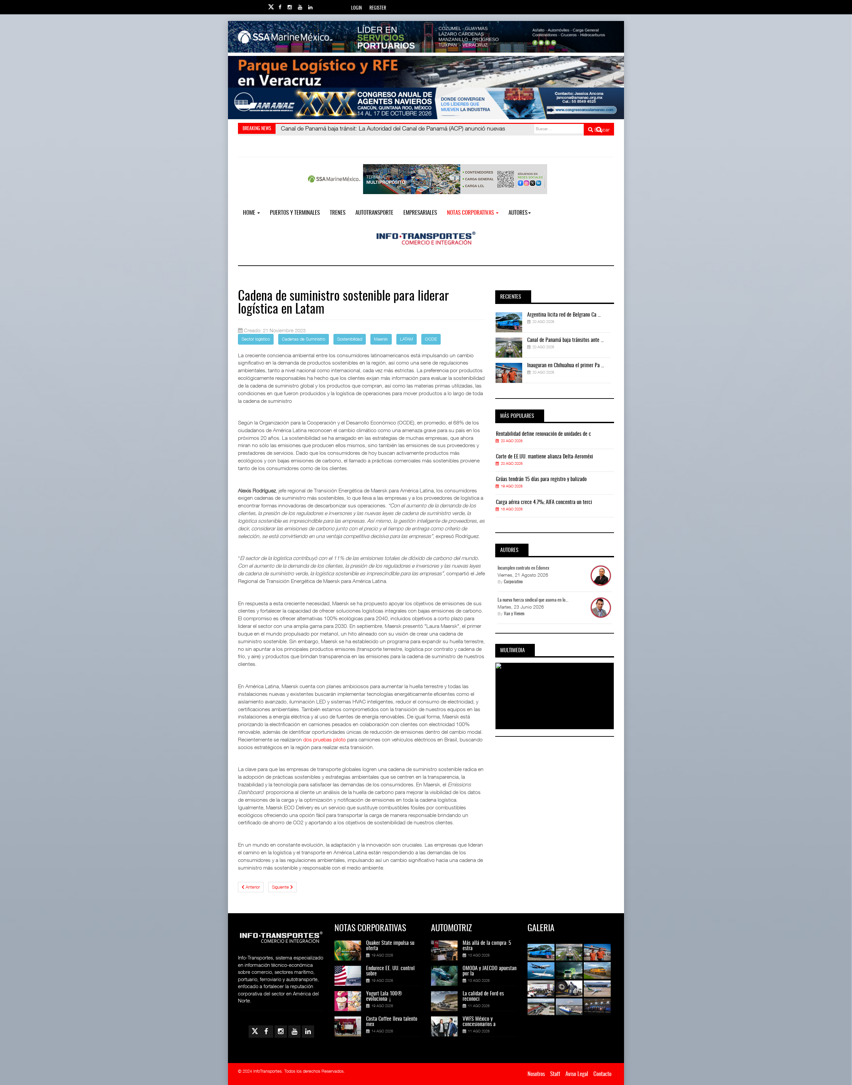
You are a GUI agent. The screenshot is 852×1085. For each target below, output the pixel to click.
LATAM (406, 339)
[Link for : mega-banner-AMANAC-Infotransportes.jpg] (426, 103)
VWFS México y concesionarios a (479, 1021)
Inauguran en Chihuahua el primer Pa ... (565, 365)
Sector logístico (256, 339)
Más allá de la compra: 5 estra (487, 946)
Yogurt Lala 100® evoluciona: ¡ (384, 996)
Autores (518, 213)
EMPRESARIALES (420, 213)
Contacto (602, 1074)
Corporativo (513, 582)
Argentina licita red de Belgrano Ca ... (564, 315)
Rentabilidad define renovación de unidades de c (543, 434)
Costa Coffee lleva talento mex (391, 1021)
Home (250, 213)
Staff (555, 1074)
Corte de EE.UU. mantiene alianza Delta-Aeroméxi (544, 456)
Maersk (381, 339)
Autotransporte (374, 213)
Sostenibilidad (349, 339)
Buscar (601, 130)
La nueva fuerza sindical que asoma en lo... (533, 600)
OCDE (431, 339)
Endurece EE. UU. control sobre (390, 971)
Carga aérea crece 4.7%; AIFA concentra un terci (544, 502)
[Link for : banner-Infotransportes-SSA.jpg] (426, 37)
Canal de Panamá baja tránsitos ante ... (565, 340)
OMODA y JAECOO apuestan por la (490, 971)
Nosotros (536, 1074)
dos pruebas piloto (324, 739)
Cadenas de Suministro (303, 339)
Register (377, 8)
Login (356, 8)
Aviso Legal (576, 1074)
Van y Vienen (514, 614)
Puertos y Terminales (295, 213)
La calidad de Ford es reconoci (483, 996)
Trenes (337, 213)
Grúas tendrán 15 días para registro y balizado (541, 479)
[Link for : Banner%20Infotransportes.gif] (426, 72)
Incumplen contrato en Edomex (523, 568)
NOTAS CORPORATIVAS (471, 213)
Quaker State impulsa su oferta (390, 946)
